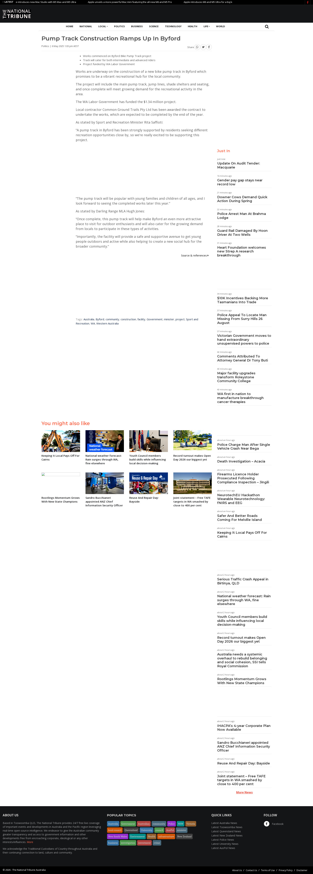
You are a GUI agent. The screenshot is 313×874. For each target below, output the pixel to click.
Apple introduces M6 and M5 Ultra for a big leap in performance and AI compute (211, 2)
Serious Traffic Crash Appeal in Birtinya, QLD (242, 581)
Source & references (194, 255)
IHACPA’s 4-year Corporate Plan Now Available (244, 728)
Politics (119, 26)
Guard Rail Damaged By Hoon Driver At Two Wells (242, 233)
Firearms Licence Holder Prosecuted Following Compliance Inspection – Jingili (243, 478)
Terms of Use (268, 870)
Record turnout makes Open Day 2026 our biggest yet (241, 640)
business (113, 842)
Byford (100, 319)
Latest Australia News (224, 823)
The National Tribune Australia (29, 869)
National (86, 26)
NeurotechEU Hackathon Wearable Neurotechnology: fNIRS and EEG (241, 499)
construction (128, 319)
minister (169, 319)
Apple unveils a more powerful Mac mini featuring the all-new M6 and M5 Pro (114, 2)
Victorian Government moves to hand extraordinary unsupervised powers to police (244, 340)
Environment (137, 836)
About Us (237, 870)
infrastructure (166, 836)
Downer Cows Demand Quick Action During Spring (242, 199)
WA (93, 323)
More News (244, 792)
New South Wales (117, 836)
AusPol (170, 830)
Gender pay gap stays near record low (239, 182)
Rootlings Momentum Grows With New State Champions (241, 681)
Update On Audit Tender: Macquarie (238, 165)
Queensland (131, 830)
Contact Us (251, 870)
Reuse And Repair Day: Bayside (243, 763)
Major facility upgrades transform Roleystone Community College (236, 377)
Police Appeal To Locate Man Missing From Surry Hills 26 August (242, 319)
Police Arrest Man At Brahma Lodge (241, 216)
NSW (180, 823)
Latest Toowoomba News (226, 827)
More (30, 842)
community (112, 319)
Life (206, 26)
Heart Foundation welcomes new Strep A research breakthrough (241, 251)
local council (115, 830)
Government (154, 319)
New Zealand (184, 836)
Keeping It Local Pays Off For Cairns (242, 535)
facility (141, 319)
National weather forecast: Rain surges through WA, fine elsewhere (244, 600)
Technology (173, 26)
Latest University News (224, 844)
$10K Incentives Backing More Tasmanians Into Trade (242, 300)
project (180, 319)
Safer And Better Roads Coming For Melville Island (239, 518)
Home (69, 26)
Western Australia (107, 323)
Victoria (190, 823)
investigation (128, 842)
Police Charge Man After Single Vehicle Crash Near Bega (243, 447)
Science (153, 26)
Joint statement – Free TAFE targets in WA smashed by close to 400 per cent (241, 780)
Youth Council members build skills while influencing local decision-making (242, 621)
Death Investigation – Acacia (241, 461)
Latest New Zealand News (227, 835)
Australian (144, 823)
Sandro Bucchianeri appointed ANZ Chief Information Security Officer (243, 746)
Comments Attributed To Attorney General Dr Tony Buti (242, 358)
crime (157, 842)
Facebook (277, 824)
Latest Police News (222, 839)
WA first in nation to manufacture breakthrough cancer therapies (240, 398)
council (159, 830)
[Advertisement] (244, 13)
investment (144, 842)
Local (102, 26)
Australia (89, 319)
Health (192, 26)
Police (171, 823)
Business (137, 26)
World (220, 26)
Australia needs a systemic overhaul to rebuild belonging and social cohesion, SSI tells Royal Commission (242, 660)
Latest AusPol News (223, 848)
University (146, 830)
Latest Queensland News (226, 831)
